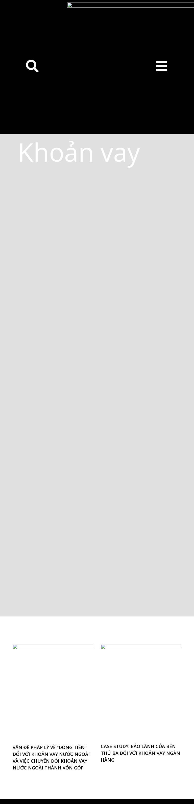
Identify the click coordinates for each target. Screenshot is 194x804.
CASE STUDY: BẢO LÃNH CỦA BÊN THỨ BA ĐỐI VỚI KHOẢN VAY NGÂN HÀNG (140, 753)
